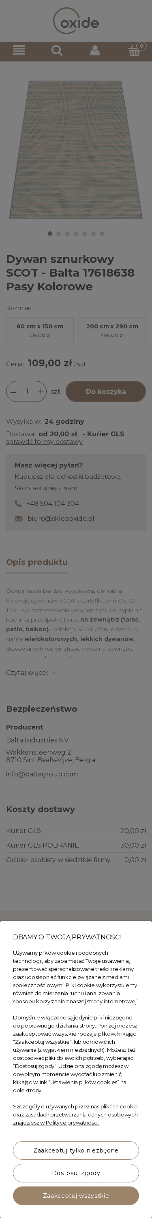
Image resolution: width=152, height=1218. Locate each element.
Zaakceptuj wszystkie (76, 1195)
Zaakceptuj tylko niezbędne (76, 1150)
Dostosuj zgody (76, 1173)
